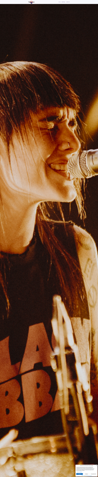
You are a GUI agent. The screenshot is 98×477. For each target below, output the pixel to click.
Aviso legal (90, 475)
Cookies (82, 475)
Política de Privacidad (86, 475)
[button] (96, 465)
